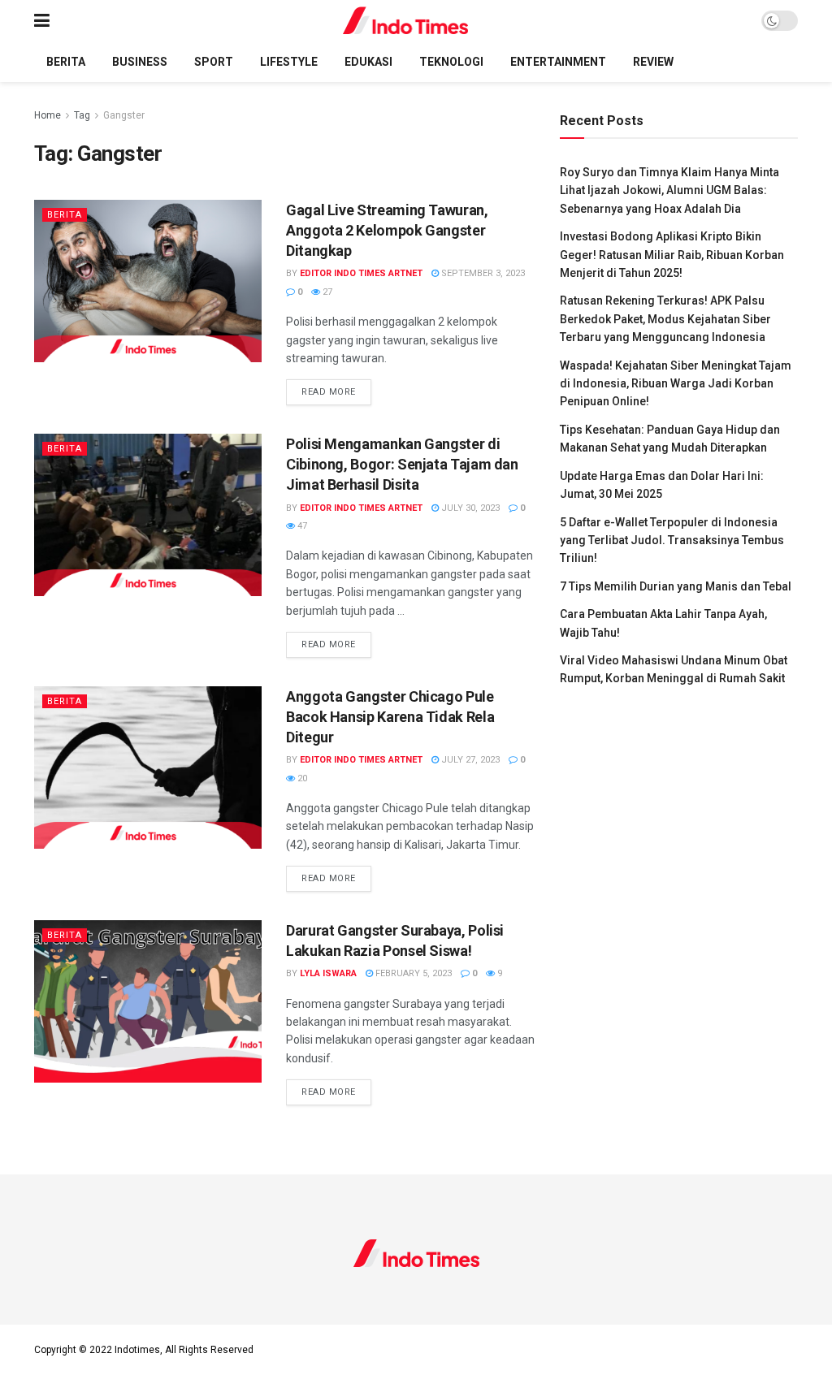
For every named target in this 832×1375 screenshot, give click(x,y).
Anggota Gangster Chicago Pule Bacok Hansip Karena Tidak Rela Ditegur (390, 717)
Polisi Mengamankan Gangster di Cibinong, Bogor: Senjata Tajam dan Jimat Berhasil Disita (402, 464)
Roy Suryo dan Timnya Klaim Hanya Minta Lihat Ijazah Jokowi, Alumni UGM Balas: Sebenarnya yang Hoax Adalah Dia (669, 190)
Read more (336, 391)
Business (139, 61)
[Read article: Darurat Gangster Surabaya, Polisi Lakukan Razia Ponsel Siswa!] (148, 1001)
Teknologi (451, 61)
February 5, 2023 (412, 973)
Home (47, 115)
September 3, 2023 (482, 273)
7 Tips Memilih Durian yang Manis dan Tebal (675, 586)
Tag (82, 115)
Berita (65, 61)
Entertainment (558, 61)
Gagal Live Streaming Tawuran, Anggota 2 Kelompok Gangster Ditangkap (387, 230)
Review (653, 61)
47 (301, 526)
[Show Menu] (42, 20)
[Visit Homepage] (406, 20)
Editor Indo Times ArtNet (361, 273)
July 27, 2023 (469, 760)
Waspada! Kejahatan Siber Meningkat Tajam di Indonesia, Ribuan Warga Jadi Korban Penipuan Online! (675, 384)
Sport (213, 61)
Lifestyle (289, 61)
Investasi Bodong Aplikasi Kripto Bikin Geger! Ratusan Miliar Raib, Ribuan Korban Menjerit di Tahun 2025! (672, 254)
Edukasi (368, 61)
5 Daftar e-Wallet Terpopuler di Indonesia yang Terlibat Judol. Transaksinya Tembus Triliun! (672, 540)
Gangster (124, 115)
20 (301, 778)
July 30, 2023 (469, 508)
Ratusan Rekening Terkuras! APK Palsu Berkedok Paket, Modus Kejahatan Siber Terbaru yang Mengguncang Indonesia (665, 319)
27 (326, 292)
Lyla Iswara (328, 973)
